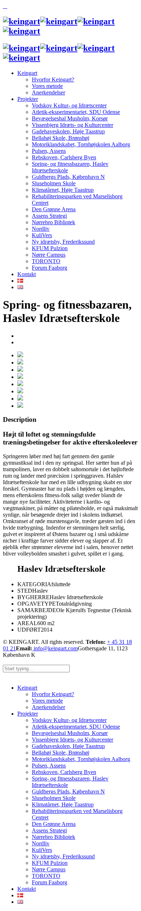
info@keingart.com (55, 648)
